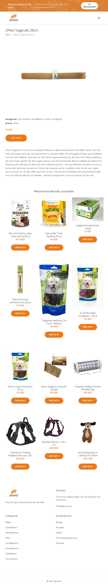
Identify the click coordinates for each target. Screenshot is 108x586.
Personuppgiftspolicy (66, 538)
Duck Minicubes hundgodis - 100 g (87, 314)
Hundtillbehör (37, 119)
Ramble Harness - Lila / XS (54, 443)
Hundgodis (56, 119)
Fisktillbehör (11, 527)
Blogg (59, 522)
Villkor (59, 532)
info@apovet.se (64, 506)
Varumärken (24, 119)
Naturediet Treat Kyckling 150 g (54, 235)
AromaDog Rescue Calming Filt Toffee (88, 454)
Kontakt (60, 527)
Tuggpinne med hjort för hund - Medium (54, 322)
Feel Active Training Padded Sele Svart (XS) (20, 454)
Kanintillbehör (12, 532)
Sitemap (60, 543)
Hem (7, 34)
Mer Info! (16, 138)
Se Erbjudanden (89, 5)
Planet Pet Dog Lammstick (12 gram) (20, 301)
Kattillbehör (11, 553)
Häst (7, 538)
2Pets (47, 119)
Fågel (8, 522)
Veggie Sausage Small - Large (88, 227)
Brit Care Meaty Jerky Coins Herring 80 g (20, 235)
